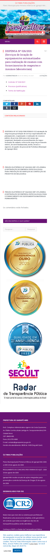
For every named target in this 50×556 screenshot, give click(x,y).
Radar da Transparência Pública (30, 529)
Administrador (11, 76)
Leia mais (33, 544)
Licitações (43, 76)
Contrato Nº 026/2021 (16, 82)
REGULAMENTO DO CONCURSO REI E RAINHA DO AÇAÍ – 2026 (25, 5)
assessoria (20, 518)
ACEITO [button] (17, 550)
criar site (18, 515)
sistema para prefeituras (33, 515)
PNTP (13, 529)
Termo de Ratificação (16, 91)
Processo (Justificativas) (17, 86)
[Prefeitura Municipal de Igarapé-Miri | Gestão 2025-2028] (25, 24)
